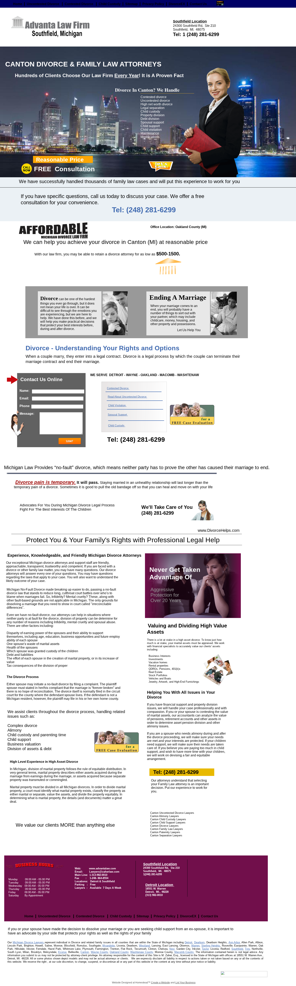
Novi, (172, 948)
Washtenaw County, (142, 952)
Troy (247, 948)
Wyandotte (108, 945)
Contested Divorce (118, 388)
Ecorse (62, 952)
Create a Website (160, 982)
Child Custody (116, 425)
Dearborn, (199, 942)
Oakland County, (119, 952)
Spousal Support (118, 414)
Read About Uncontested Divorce (127, 396)
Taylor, (205, 948)
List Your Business (185, 982)
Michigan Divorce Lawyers (29, 942)
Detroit (188, 942)
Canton (85, 952)
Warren (195, 945)
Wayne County (99, 952)
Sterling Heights (210, 945)
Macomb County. (184, 952)
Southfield (237, 948)
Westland (144, 945)
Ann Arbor (234, 942)
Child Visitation (117, 405)
